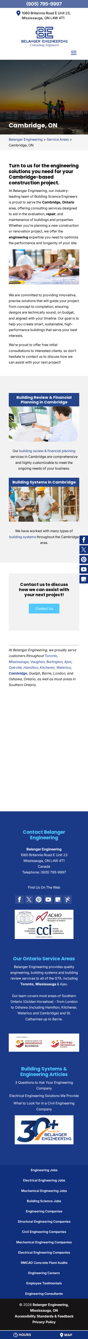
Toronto (51, 656)
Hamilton (30, 667)
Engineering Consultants (44, 1294)
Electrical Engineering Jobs (44, 1180)
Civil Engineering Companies (44, 1232)
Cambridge (18, 673)
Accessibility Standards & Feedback (44, 1316)
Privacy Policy (44, 1322)
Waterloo (63, 667)
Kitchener (47, 667)
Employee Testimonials (44, 1283)
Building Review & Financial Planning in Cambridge (44, 400)
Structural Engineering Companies (44, 1221)
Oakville (15, 667)
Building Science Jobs (44, 1201)
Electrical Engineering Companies (44, 1252)
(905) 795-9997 (44, 4)
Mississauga (19, 662)
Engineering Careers (44, 1273)
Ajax (68, 662)
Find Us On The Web (44, 887)
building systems (22, 537)
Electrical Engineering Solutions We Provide (44, 1096)
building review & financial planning (47, 451)
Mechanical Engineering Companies (44, 1242)
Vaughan (37, 662)
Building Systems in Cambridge (44, 482)
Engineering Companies (44, 1211)
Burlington (54, 662)
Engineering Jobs (44, 1170)
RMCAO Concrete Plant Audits (44, 1263)
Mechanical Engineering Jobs (44, 1191)
